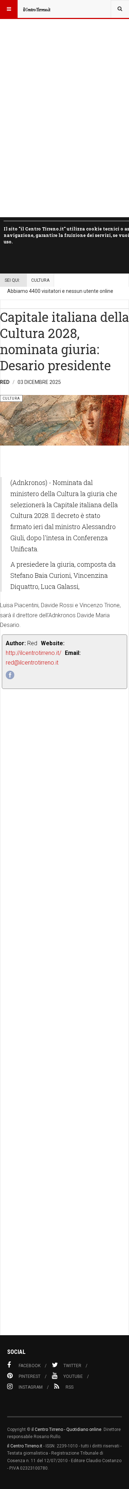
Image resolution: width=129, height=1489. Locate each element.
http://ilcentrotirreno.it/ (33, 653)
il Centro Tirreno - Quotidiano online (66, 1429)
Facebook (29, 1365)
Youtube (73, 1376)
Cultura (40, 280)
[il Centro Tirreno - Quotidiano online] (36, 9)
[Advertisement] (64, 1028)
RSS (69, 1387)
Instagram (31, 1387)
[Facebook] (10, 675)
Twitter (72, 1365)
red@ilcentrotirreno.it (32, 662)
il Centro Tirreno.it (24, 1445)
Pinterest (29, 1376)
